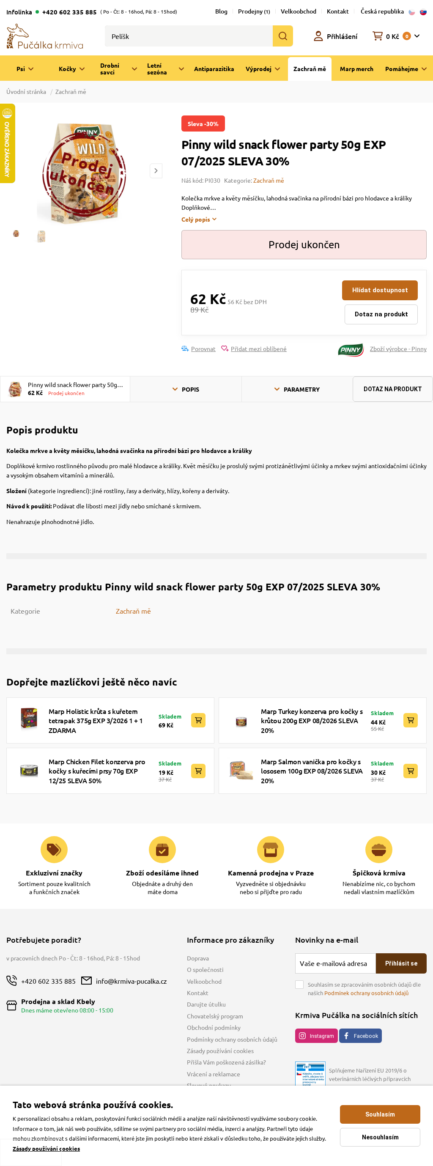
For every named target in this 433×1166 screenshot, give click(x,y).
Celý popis (195, 219)
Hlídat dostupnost (380, 290)
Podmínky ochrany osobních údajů (232, 1039)
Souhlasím (380, 1114)
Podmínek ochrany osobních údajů (366, 992)
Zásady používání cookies (220, 1050)
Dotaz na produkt (381, 314)
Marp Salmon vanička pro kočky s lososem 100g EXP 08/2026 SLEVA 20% (312, 771)
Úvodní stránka (26, 91)
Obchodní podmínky (214, 1027)
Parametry (302, 389)
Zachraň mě (70, 91)
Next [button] (156, 170)
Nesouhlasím (380, 1137)
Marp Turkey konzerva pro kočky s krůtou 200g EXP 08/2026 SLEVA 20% (311, 720)
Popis (190, 389)
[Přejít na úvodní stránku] (45, 35)
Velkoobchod (298, 11)
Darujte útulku (206, 1004)
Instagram (322, 1036)
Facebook (366, 1036)
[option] (84, 170)
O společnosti (205, 969)
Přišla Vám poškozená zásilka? (226, 1062)
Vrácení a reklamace (213, 1074)
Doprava (198, 958)
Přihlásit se (401, 963)
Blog (221, 11)
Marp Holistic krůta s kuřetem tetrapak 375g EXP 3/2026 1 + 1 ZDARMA (96, 720)
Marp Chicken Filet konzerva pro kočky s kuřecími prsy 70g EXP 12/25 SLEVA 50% (97, 771)
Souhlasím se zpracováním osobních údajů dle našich (364, 988)
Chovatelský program (215, 1016)
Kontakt (338, 11)
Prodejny (254, 11)
